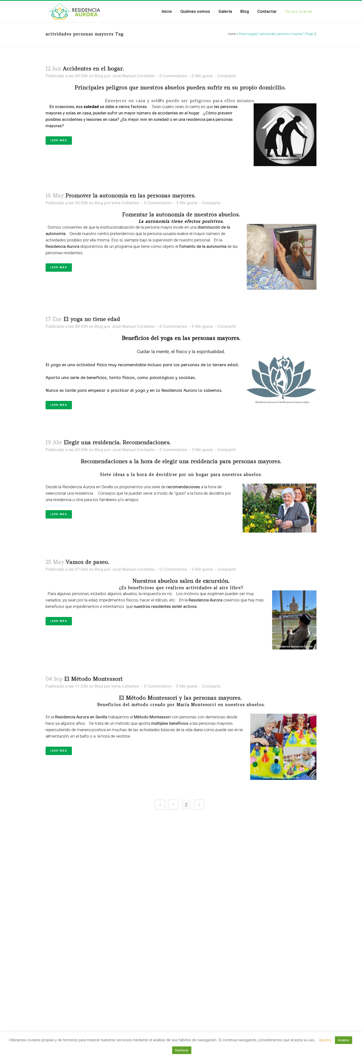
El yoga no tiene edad (92, 319)
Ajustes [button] (325, 1040)
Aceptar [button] (343, 1040)
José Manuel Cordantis (133, 75)
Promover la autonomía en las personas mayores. (131, 195)
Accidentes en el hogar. (93, 68)
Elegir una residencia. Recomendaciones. (117, 442)
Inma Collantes (125, 202)
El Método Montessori (93, 678)
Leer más (58, 140)
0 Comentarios (173, 75)
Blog (99, 75)
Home (232, 34)
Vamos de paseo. (87, 561)
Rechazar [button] (181, 1050)
